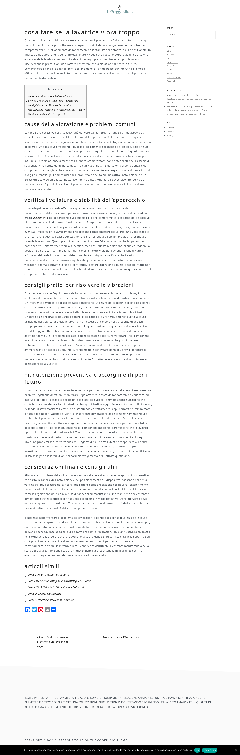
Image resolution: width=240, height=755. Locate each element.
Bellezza (170, 54)
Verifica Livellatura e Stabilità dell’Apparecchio (52, 100)
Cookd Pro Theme (112, 740)
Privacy (170, 135)
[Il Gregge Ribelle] (120, 15)
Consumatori (172, 62)
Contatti (170, 127)
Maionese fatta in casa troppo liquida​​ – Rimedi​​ (187, 110)
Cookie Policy (172, 131)
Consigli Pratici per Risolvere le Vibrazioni (49, 105)
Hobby (169, 73)
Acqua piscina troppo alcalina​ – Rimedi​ (184, 95)
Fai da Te (171, 66)
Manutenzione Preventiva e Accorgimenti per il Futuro (55, 109)
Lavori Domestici (174, 77)
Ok (197, 750)
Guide (169, 69)
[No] (236, 750)
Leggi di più (210, 750)
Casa (169, 58)
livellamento (40, 218)
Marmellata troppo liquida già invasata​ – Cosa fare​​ (189, 106)
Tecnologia (171, 81)
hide (60, 89)
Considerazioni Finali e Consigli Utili (46, 114)
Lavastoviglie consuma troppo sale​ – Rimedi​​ (186, 113)
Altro (169, 51)
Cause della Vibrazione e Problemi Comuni (49, 96)
